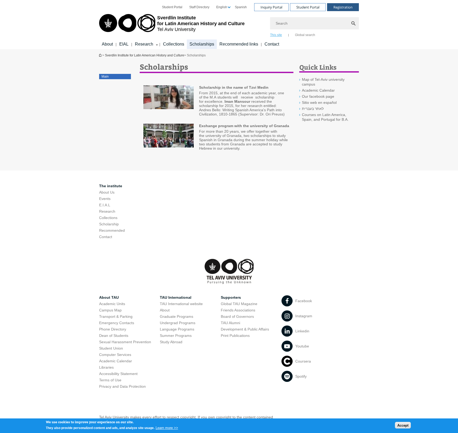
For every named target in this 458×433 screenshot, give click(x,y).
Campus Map (110, 310)
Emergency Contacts (116, 323)
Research (144, 44)
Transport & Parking (116, 316)
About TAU (109, 297)
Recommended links (238, 44)
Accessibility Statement (118, 374)
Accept (402, 425)
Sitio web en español (319, 102)
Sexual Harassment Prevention (125, 342)
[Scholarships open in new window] (168, 136)
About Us (106, 192)
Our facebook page (318, 96)
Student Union (111, 348)
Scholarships (202, 44)
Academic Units (112, 304)
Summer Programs (176, 335)
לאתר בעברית (313, 108)
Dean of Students (113, 335)
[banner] (229, 24)
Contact (272, 44)
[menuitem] (172, 7)
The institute (110, 186)
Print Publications (235, 335)
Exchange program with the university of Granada (244, 126)
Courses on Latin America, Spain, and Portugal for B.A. (325, 117)
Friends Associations (238, 310)
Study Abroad (171, 342)
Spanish (241, 7)
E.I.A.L (104, 205)
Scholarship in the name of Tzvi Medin (233, 87)
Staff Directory (199, 7)
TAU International (175, 297)
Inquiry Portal (271, 7)
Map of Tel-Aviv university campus (323, 81)
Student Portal (172, 7)
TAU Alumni (230, 323)
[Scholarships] (168, 97)
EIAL (124, 44)
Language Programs (177, 329)
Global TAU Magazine (239, 304)
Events (105, 199)
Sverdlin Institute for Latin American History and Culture (144, 55)
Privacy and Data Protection (122, 386)
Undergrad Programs (177, 323)
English (221, 7)
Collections (173, 44)
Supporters (231, 297)
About (107, 44)
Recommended (112, 230)
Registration (343, 7)
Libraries (106, 367)
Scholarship (109, 224)
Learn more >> (167, 428)
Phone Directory (112, 329)
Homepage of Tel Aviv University (101, 55)
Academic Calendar (318, 90)
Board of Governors (237, 316)
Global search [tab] (305, 35)
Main (105, 76)
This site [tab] (276, 35)
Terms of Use (110, 380)
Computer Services (115, 354)
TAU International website (181, 304)
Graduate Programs (176, 316)
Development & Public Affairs (245, 329)
